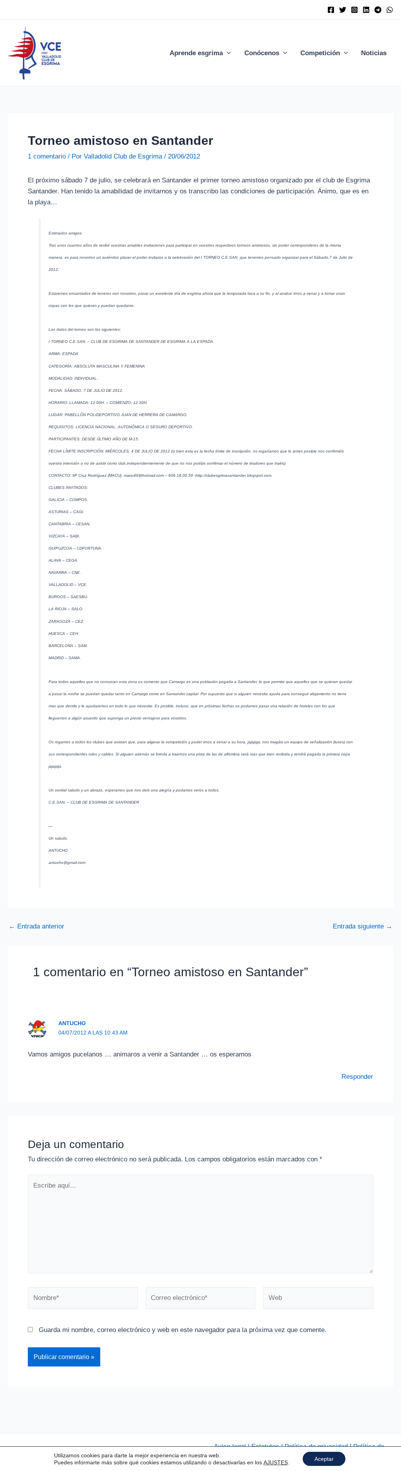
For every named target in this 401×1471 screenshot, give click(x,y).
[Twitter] (342, 9)
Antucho (72, 1023)
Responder (357, 1076)
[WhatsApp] (389, 9)
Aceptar (324, 1459)
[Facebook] (330, 9)
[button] (227, 53)
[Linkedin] (366, 9)
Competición (320, 53)
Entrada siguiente (362, 926)
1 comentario (47, 156)
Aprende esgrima (196, 53)
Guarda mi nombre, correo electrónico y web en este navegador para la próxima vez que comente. (183, 1330)
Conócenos (261, 53)
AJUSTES (276, 1462)
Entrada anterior (36, 926)
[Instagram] (354, 9)
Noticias (374, 53)
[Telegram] (377, 9)
